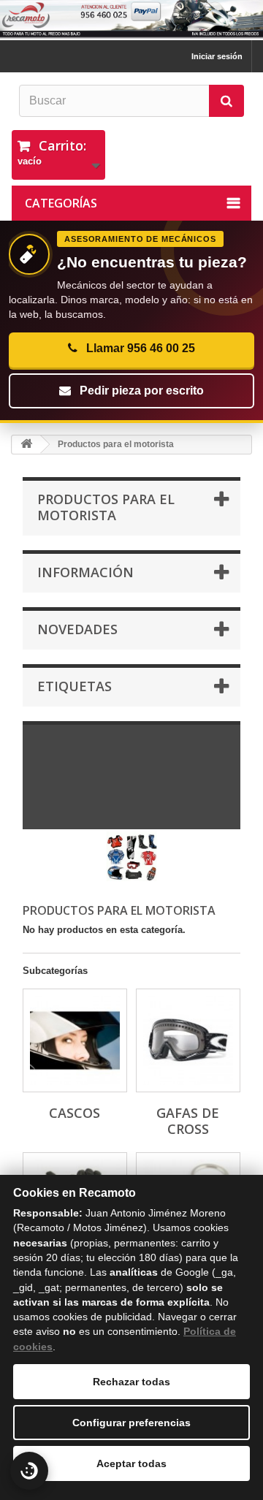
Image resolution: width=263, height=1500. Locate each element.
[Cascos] (75, 1041)
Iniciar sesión (217, 56)
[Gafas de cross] (188, 1041)
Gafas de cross (187, 1121)
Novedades (77, 629)
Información (85, 572)
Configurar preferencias (131, 1422)
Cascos (74, 1113)
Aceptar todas (131, 1463)
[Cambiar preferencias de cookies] (29, 1471)
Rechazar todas (131, 1381)
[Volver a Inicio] (26, 444)
